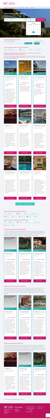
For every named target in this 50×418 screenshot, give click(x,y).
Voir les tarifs (9, 152)
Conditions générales (30, 406)
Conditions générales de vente (30, 409)
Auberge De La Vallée (25, 253)
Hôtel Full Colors (24, 125)
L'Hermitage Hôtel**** (40, 77)
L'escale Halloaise (24, 311)
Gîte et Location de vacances (18, 43)
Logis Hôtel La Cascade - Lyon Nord (29, 172)
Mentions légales (29, 411)
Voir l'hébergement (10, 106)
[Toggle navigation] (46, 2)
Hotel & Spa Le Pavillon (40, 125)
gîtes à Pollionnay (13, 58)
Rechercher (40, 19)
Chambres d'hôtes (8, 43)
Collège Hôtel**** (24, 77)
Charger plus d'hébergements (24, 204)
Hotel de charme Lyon (24, 78)
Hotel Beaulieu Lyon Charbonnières (14, 172)
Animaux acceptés (43, 43)
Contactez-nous (40, 406)
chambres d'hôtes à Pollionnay (18, 57)
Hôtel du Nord (8, 253)
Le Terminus (37, 172)
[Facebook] (39, 408)
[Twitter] (41, 408)
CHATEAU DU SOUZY (11, 77)
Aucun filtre (37, 43)
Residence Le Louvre (39, 311)
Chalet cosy (8, 125)
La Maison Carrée (39, 253)
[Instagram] (38, 408)
